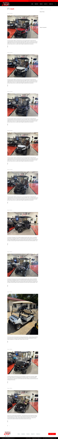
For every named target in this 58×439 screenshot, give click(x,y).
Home (19, 433)
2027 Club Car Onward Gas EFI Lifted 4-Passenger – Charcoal (21, 207)
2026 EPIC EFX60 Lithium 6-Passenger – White (20, 51)
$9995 (9, 421)
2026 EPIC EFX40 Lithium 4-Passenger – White (20, 129)
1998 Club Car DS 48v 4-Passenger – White (19, 290)
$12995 (9, 382)
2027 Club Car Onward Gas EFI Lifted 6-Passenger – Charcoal (21, 249)
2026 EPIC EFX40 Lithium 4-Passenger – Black (20, 168)
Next (13, 425)
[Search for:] (45, 8)
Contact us (38, 433)
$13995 (9, 203)
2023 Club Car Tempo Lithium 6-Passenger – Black (21, 387)
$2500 (9, 342)
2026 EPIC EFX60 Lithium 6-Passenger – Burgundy (21, 12)
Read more (36, 43)
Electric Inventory (10, 124)
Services (28, 433)
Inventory (23, 433)
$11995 (9, 244)
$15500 (9, 286)
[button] (55, 4)
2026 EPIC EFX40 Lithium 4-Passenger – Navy (19, 90)
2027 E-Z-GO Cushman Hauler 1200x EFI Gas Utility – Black (21, 347)
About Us (32, 433)
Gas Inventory (10, 243)
